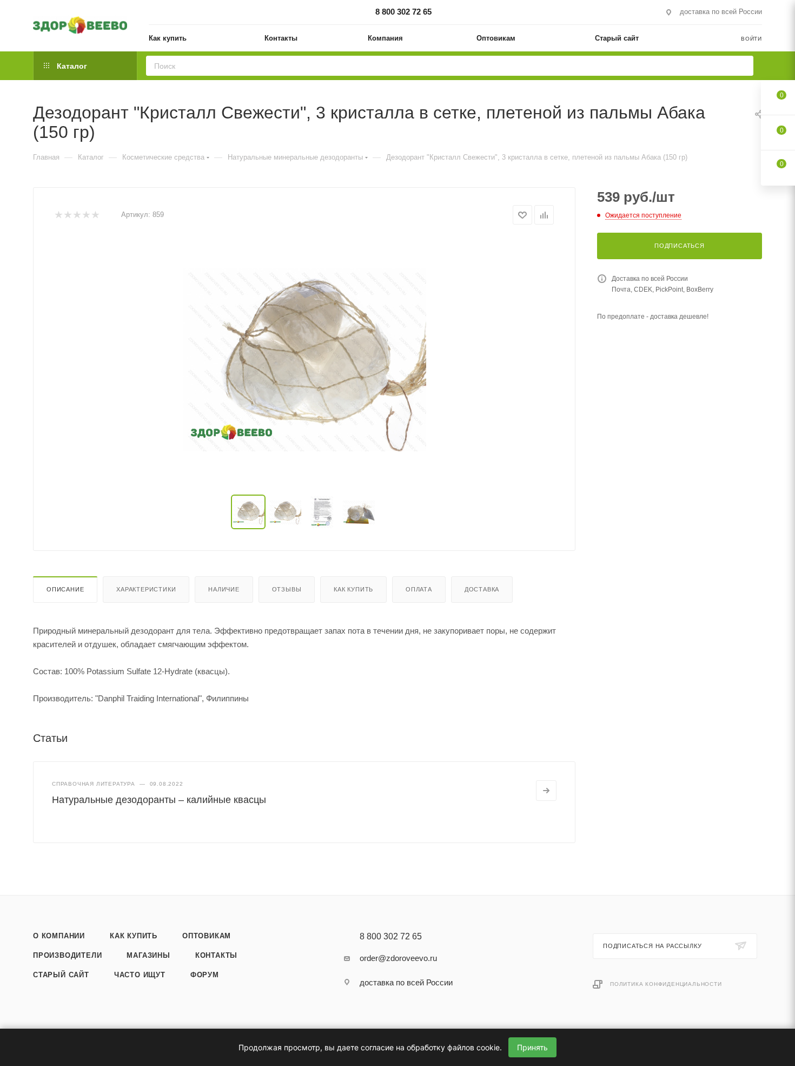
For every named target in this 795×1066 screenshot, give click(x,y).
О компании (59, 936)
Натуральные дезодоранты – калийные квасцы (159, 799)
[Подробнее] (546, 790)
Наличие (224, 589)
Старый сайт (61, 975)
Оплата (419, 589)
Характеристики (146, 589)
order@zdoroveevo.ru (398, 958)
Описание (65, 589)
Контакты (216, 955)
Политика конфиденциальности (666, 984)
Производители (67, 955)
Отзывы (287, 589)
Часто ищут (139, 975)
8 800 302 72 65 (403, 11)
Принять (532, 1047)
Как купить (353, 589)
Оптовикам (206, 936)
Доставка (482, 589)
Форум (204, 975)
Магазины (148, 955)
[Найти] (741, 66)
